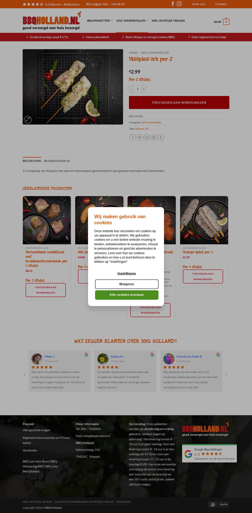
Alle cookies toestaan (127, 294)
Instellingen (127, 273)
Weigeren (126, 284)
